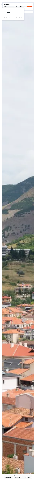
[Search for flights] (1, 3)
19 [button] (9, 15)
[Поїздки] (1, 11)
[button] (1, 1)
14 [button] (16, 15)
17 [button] (6, 15)
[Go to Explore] (1, 7)
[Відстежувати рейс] (1, 9)
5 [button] (9, 12)
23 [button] (4, 17)
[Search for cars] (1, 5)
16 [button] (4, 15)
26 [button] (9, 17)
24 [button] (6, 17)
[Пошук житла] (1, 4)
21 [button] (16, 17)
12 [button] (13, 15)
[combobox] (9, 6)
